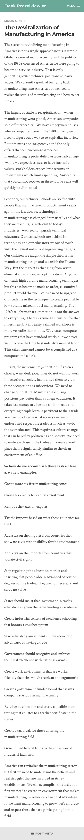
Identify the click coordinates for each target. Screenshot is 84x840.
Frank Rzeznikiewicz (25, 6)
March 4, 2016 (14, 21)
